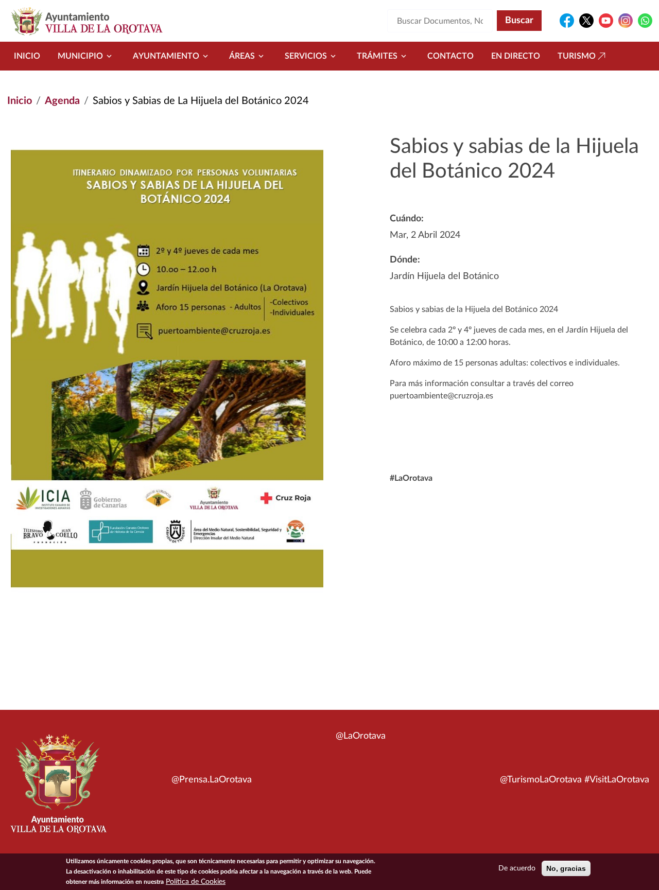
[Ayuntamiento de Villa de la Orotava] (57, 789)
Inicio (27, 56)
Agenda (62, 101)
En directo (515, 56)
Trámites (377, 56)
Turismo (577, 56)
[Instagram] (625, 20)
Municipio (80, 56)
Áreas (242, 56)
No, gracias (566, 868)
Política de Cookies (196, 881)
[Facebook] (567, 20)
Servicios (306, 56)
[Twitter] (586, 20)
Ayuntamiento (166, 56)
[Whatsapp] (645, 20)
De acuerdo (516, 868)
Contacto (450, 56)
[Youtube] (606, 20)
